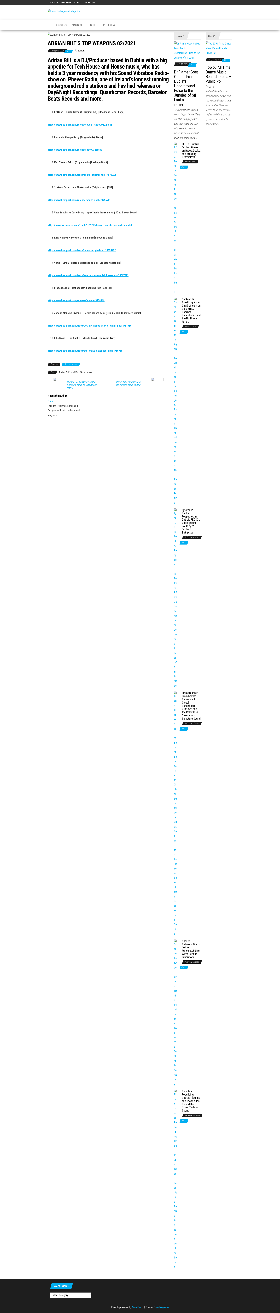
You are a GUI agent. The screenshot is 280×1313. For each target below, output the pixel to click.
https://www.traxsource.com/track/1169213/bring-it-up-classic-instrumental (90, 225)
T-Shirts (78, 2)
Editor (81, 50)
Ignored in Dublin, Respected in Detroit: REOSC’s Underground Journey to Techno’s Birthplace (191, 521)
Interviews (90, 2)
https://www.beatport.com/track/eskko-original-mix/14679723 (82, 174)
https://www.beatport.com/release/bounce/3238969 (76, 300)
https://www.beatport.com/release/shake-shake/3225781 (79, 200)
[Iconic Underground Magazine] (49, 25)
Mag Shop (66, 2)
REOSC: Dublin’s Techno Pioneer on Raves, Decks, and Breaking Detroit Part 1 (191, 150)
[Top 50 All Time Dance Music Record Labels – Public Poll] (219, 48)
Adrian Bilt (63, 372)
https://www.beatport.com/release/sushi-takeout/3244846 (80, 124)
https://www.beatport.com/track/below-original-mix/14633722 (82, 250)
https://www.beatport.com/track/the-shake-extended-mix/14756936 (85, 350)
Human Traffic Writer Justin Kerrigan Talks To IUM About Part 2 (81, 385)
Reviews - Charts (71, 364)
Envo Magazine (161, 1307)
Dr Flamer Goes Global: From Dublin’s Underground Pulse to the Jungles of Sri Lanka (186, 86)
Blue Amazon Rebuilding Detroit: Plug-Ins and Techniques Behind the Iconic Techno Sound (191, 1101)
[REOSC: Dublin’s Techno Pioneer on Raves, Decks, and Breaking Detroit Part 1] (175, 218)
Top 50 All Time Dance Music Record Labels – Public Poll (218, 74)
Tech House (86, 372)
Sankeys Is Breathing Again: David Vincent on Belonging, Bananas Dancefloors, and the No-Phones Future (191, 310)
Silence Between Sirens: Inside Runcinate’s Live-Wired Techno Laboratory (191, 949)
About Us (53, 2)
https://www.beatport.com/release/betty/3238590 (75, 149)
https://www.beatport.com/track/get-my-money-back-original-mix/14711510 (89, 325)
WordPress (138, 1307)
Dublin (74, 371)
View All (179, 36)
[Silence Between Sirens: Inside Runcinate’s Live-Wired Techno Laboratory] (175, 1012)
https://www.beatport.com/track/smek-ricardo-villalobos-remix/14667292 (88, 275)
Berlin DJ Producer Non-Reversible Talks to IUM (128, 383)
